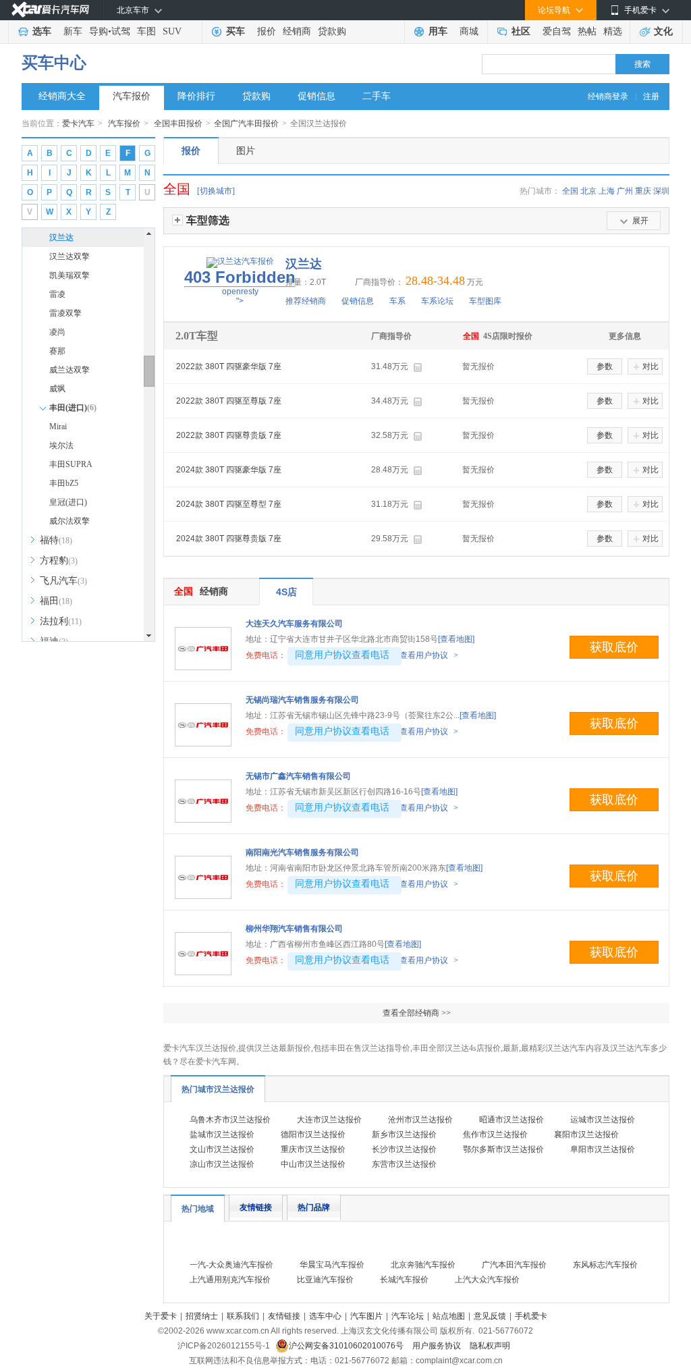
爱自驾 (557, 31)
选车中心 (325, 1316)
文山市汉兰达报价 (222, 1149)
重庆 (643, 191)
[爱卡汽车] (50, 10)
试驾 (120, 31)
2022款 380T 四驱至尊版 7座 (228, 401)
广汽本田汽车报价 (514, 1264)
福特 (56, 540)
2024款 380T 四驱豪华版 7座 (228, 469)
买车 (235, 31)
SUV (172, 31)
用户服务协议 (437, 1345)
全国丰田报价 (178, 123)
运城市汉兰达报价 (602, 1119)
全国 (570, 191)
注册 (651, 96)
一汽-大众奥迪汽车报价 (231, 1264)
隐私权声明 (490, 1345)
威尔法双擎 (69, 521)
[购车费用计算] (417, 367)
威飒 (57, 388)
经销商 (297, 31)
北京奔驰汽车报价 (423, 1264)
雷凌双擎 (65, 313)
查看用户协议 (428, 655)
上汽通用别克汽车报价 (230, 1279)
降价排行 (196, 96)
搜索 (642, 64)
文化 (663, 31)
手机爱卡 (531, 1316)
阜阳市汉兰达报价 (602, 1149)
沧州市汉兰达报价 (420, 1119)
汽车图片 (366, 1316)
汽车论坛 (407, 1316)
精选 (612, 31)
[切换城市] (216, 191)
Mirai (58, 426)
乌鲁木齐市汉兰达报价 (230, 1119)
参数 (605, 366)
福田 (56, 601)
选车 (41, 31)
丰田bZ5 (63, 483)
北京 (588, 191)
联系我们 (243, 1316)
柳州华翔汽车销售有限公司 (294, 928)
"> (240, 287)
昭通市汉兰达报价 (511, 1119)
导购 (98, 31)
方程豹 (59, 560)
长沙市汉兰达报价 (404, 1149)
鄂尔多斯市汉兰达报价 (503, 1149)
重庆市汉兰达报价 (313, 1149)
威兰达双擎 (69, 370)
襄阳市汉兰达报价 (586, 1134)
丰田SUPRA (70, 464)
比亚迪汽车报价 (325, 1279)
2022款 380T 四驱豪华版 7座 (228, 366)
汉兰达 (61, 237)
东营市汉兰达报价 (404, 1164)
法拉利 (61, 621)
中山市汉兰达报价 (313, 1164)
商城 (469, 31)
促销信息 (316, 96)
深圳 (661, 191)
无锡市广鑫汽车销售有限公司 (298, 776)
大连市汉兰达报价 (329, 1119)
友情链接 (256, 1207)
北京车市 (133, 10)
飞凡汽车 (63, 581)
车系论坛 (437, 301)
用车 (438, 31)
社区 (521, 31)
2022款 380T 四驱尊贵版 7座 (228, 435)
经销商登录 (608, 96)
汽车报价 (131, 96)
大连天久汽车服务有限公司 (294, 623)
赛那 (57, 351)
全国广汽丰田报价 (246, 123)
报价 (266, 31)
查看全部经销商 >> (417, 1013)
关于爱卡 (160, 1316)
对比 (650, 366)
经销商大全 (62, 96)
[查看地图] (456, 639)
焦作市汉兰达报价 (495, 1134)
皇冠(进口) (68, 502)
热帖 (587, 31)
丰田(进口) (72, 407)
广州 (625, 191)
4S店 (286, 591)
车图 (146, 31)
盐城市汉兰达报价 (222, 1134)
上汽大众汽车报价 (487, 1279)
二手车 (376, 96)
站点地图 (449, 1316)
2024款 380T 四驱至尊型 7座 (228, 504)
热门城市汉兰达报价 (218, 1089)
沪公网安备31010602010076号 (347, 1345)
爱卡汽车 (78, 123)
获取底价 (614, 647)
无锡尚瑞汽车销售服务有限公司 (302, 700)
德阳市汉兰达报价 (313, 1134)
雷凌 (57, 294)
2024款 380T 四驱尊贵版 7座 (228, 538)
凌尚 (57, 332)
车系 (397, 301)
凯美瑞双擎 (69, 275)
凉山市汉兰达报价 (222, 1164)
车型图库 (485, 301)
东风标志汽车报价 (605, 1264)
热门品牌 (314, 1207)
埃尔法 (61, 445)
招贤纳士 (202, 1316)
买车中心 (54, 63)
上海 (607, 191)
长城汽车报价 (404, 1279)
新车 (72, 31)
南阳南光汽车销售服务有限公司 (302, 852)
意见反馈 (490, 1316)
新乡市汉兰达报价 (404, 1134)
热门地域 (198, 1208)
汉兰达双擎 (69, 256)
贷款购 (332, 31)
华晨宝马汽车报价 (332, 1264)
